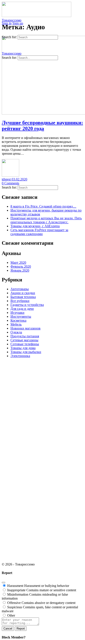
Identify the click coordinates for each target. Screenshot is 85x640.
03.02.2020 (19, 179)
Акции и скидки (22, 293)
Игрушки (17, 312)
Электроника (20, 356)
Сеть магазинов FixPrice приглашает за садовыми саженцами (39, 232)
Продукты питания (24, 336)
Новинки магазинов (25, 328)
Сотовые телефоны (24, 344)
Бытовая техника (23, 297)
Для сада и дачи (22, 308)
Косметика (18, 320)
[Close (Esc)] (3, 582)
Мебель (16, 324)
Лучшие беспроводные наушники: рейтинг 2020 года (42, 125)
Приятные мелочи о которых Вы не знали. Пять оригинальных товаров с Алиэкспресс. (46, 220)
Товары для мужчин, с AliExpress (35, 226)
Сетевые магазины (24, 340)
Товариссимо (11, 20)
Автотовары (19, 289)
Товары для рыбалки (25, 352)
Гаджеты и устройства (27, 305)
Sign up (17, 23)
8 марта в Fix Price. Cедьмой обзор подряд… (43, 206)
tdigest (7, 179)
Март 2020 (18, 262)
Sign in (7, 23)
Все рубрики (19, 301)
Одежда (16, 332)
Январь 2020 (19, 270)
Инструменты (20, 316)
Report (21, 628)
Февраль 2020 (20, 266)
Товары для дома (23, 348)
